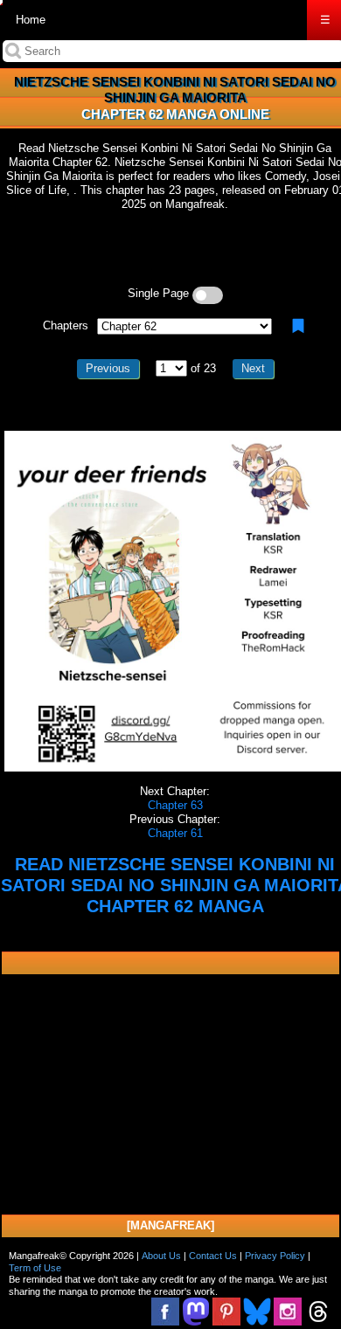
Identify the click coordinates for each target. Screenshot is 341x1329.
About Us (161, 1255)
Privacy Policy (275, 1255)
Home (30, 19)
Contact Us (213, 1255)
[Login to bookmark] (298, 326)
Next (253, 368)
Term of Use (35, 1268)
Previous (108, 368)
